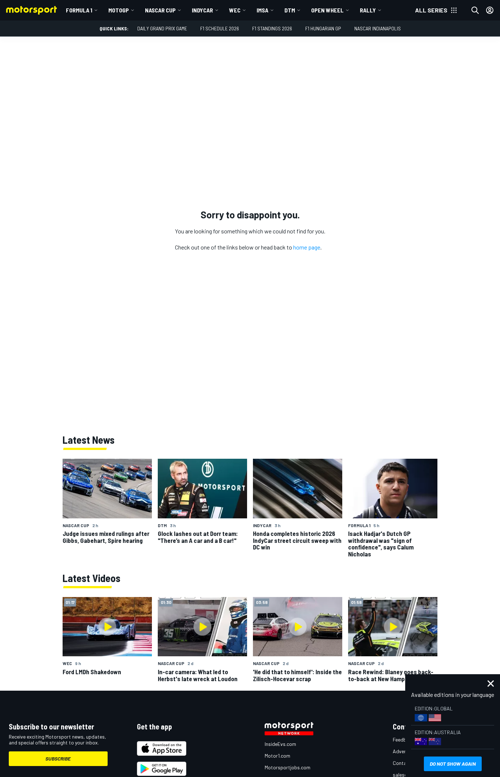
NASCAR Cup (160, 10)
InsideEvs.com (280, 744)
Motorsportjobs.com (287, 767)
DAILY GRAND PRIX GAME (162, 28)
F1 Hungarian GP (323, 28)
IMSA (262, 10)
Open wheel (327, 10)
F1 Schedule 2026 (219, 28)
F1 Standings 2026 (272, 28)
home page (306, 247)
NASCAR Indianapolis (377, 28)
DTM (289, 10)
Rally (368, 10)
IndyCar (202, 10)
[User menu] (489, 10)
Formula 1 (79, 10)
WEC (234, 10)
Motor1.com (277, 755)
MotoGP (118, 10)
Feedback (403, 739)
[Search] (475, 10)
